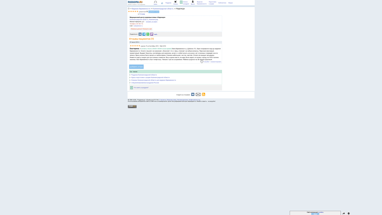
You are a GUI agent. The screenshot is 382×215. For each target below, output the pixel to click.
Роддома (168, 3)
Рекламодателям (182, 100)
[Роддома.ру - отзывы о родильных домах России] (135, 3)
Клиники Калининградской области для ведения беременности (153, 80)
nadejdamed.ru (138, 26)
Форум (230, 3)
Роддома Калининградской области (144, 75)
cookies (320, 212)
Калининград (153, 19)
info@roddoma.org (194, 100)
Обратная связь (171, 100)
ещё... (156, 34)
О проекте (162, 100)
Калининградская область (139, 19)
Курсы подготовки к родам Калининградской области (150, 77)
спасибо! (205, 62)
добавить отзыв (136, 67)
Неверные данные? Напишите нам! (141, 29)
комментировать (216, 62)
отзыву (142, 14)
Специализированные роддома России (145, 83)
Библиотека (222, 3)
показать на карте (151, 21)
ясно (315, 214)
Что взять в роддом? (140, 87)
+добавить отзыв (154, 12)
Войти (155, 4)
